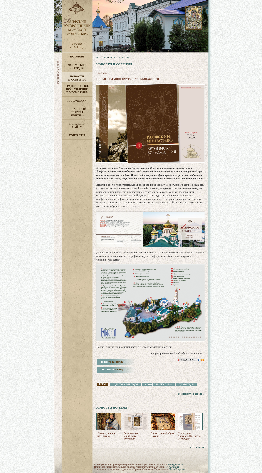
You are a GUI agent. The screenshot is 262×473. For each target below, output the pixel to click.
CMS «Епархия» (176, 469)
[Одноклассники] (202, 360)
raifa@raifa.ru (175, 464)
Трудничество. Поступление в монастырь (77, 89)
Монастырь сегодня (77, 66)
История (77, 56)
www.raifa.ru (173, 467)
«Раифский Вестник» (158, 384)
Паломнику (76, 100)
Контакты (77, 135)
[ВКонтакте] (199, 360)
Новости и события (77, 78)
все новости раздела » (191, 393)
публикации (186, 384)
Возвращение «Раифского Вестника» (131, 436)
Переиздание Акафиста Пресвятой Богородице (189, 436)
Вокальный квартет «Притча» (77, 112)
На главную (102, 57)
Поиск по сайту (77, 125)
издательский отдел (125, 384)
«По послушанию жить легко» (105, 434)
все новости (197, 446)
